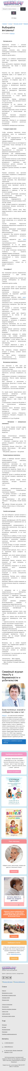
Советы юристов (6, 1013)
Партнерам (4, 1031)
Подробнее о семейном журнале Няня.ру (12, 741)
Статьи (4, 987)
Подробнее (14, 871)
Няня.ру (4, 715)
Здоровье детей (6, 997)
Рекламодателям (6, 1029)
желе (24, 297)
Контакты (5, 1039)
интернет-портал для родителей (9, 970)
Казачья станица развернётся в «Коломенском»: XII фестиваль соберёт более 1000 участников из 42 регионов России (14, 914)
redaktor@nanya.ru (16, 954)
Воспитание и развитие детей (9, 995)
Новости (4, 990)
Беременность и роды (7, 993)
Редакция (4, 1024)
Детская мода (5, 1006)
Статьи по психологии (7, 1004)
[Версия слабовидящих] (13, 13)
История (4, 1027)
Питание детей (5, 1000)
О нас (4, 1021)
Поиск (23, 8)
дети (24, 239)
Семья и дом (5, 1011)
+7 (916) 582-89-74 (8, 1042)
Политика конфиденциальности (9, 1034)
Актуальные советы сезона (8, 1016)
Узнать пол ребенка (14, 771)
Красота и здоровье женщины (9, 1009)
